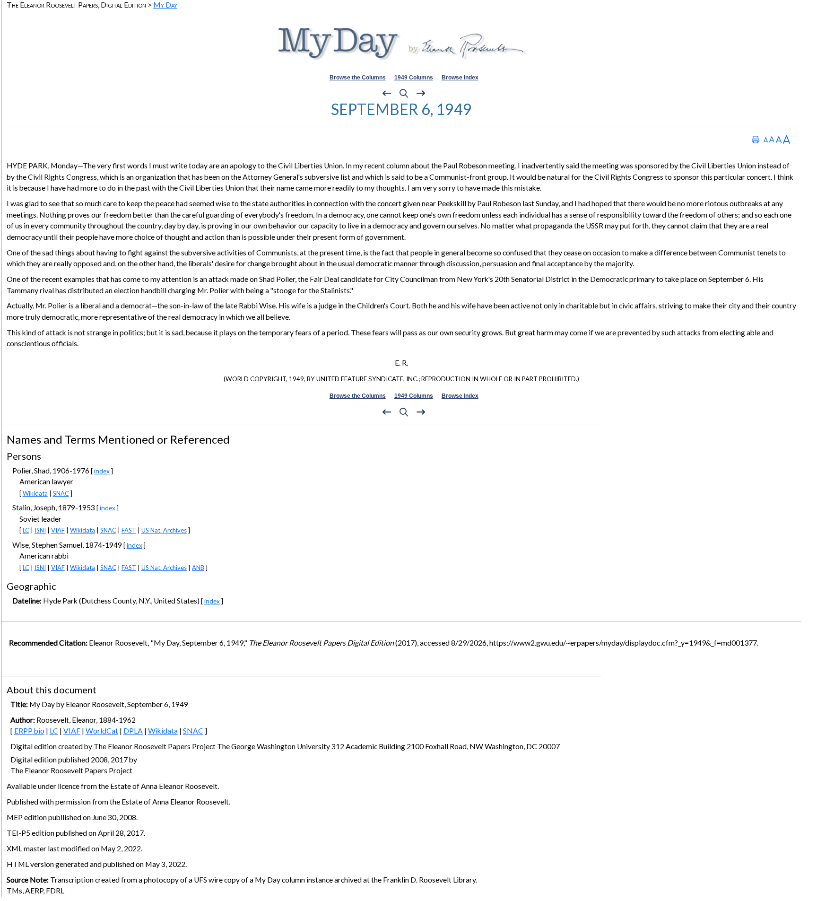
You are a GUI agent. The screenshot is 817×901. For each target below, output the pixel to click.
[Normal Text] (771, 139)
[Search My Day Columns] (404, 93)
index (102, 471)
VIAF (58, 530)
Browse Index (460, 77)
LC (26, 530)
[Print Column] (755, 139)
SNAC (61, 493)
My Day (165, 4)
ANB (198, 567)
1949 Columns (413, 77)
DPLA (133, 730)
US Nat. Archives (164, 530)
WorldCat (102, 730)
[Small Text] (766, 139)
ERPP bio (29, 730)
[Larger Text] (786, 139)
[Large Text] (779, 139)
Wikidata (35, 493)
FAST (129, 530)
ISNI (40, 530)
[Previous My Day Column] (386, 93)
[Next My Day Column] (421, 93)
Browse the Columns (358, 77)
